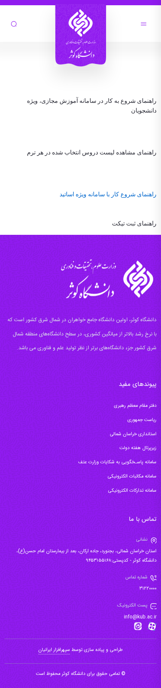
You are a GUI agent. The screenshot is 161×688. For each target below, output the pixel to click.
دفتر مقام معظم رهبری (135, 406)
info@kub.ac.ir (140, 617)
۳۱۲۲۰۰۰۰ (148, 589)
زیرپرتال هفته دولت (138, 448)
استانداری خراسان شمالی (133, 434)
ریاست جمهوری (142, 420)
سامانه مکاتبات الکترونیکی (132, 476)
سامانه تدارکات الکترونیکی (132, 491)
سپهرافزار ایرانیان (54, 650)
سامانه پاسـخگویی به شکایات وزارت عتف (117, 462)
